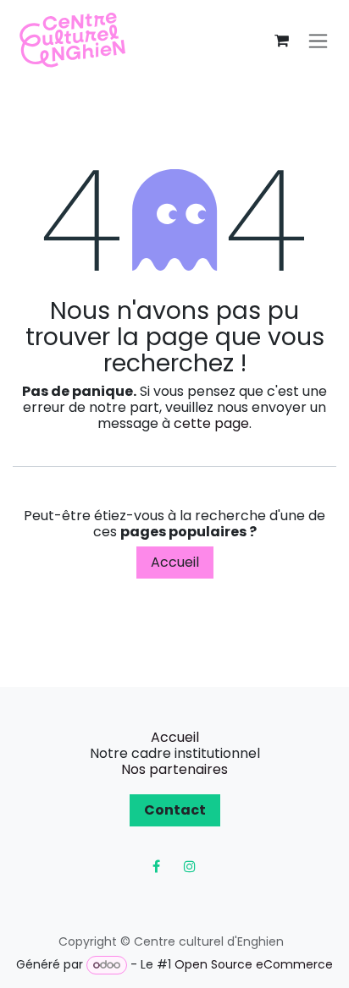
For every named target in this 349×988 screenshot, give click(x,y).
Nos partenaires (174, 769)
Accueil (175, 562)
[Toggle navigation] (318, 41)
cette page (211, 423)
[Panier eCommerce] (281, 40)
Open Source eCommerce (253, 964)
